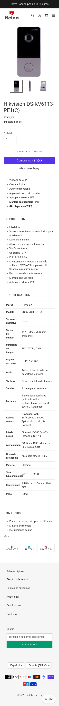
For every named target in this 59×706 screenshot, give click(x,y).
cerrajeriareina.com (33, 695)
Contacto (12, 614)
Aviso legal (13, 596)
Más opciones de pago (29, 168)
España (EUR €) (38, 665)
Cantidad (8, 133)
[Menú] (53, 15)
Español (15, 665)
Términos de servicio (18, 579)
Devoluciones (14, 605)
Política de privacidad (18, 588)
